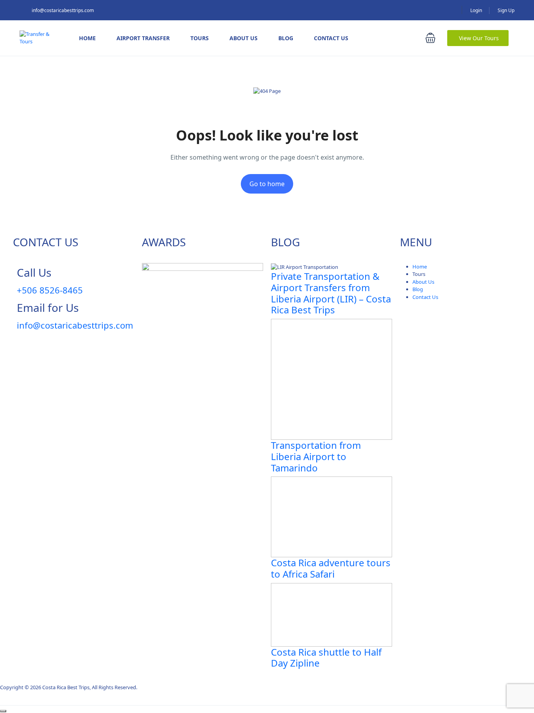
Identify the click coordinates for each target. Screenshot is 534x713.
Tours (199, 38)
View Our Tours (479, 38)
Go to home (267, 184)
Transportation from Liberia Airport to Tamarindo (316, 456)
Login (476, 10)
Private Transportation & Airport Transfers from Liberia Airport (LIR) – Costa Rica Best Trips (331, 293)
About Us (243, 38)
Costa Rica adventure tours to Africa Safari (331, 568)
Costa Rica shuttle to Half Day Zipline (326, 657)
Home (87, 38)
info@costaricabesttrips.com (63, 10)
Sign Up (506, 10)
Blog (285, 38)
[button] (430, 38)
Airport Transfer (143, 38)
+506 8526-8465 (50, 290)
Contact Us (331, 38)
